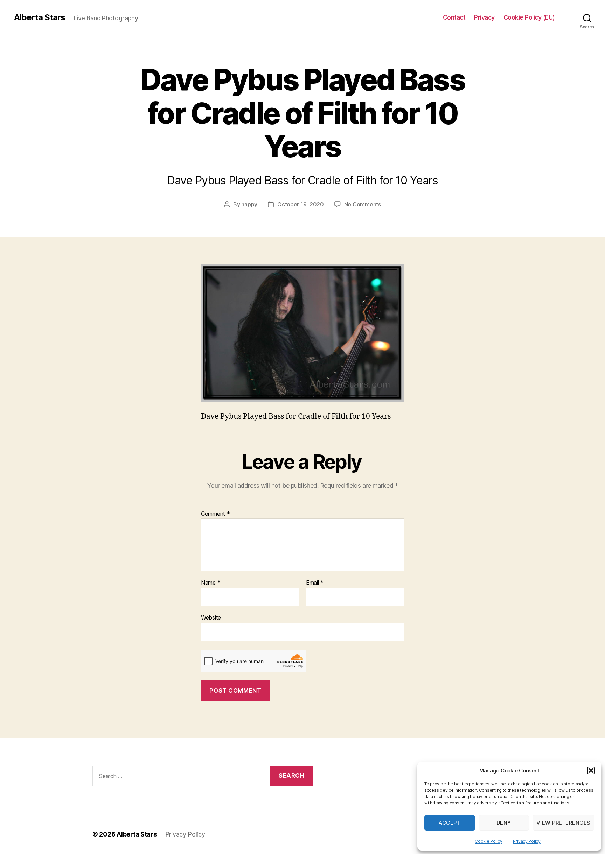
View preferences (563, 822)
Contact (454, 17)
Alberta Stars (39, 17)
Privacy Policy (527, 841)
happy (249, 204)
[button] (590, 770)
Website (211, 617)
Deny (503, 822)
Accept (449, 822)
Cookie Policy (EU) (529, 17)
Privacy (484, 17)
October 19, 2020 (300, 204)
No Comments (362, 204)
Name (210, 583)
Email (315, 583)
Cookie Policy (488, 841)
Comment (215, 514)
